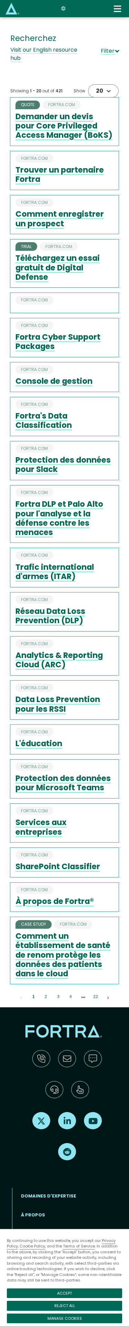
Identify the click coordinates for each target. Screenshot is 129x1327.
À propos (33, 1215)
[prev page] (21, 997)
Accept (64, 1293)
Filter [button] (108, 51)
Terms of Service (79, 1246)
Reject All (64, 1305)
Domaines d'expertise (48, 1196)
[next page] (83, 997)
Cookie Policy (32, 1246)
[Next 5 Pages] (83, 997)
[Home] (12, 8)
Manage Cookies (64, 1318)
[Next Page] (108, 997)
